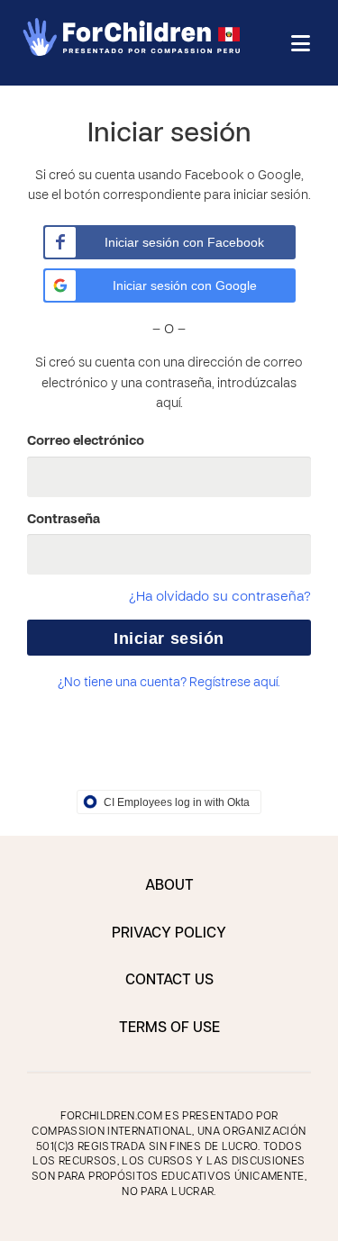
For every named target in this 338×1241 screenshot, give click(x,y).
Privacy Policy (169, 934)
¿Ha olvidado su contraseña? (220, 597)
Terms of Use (169, 1028)
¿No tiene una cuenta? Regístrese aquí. (169, 683)
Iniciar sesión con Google (185, 285)
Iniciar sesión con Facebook (184, 242)
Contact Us (169, 981)
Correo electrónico (85, 441)
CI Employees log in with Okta (177, 802)
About (169, 886)
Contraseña (63, 519)
